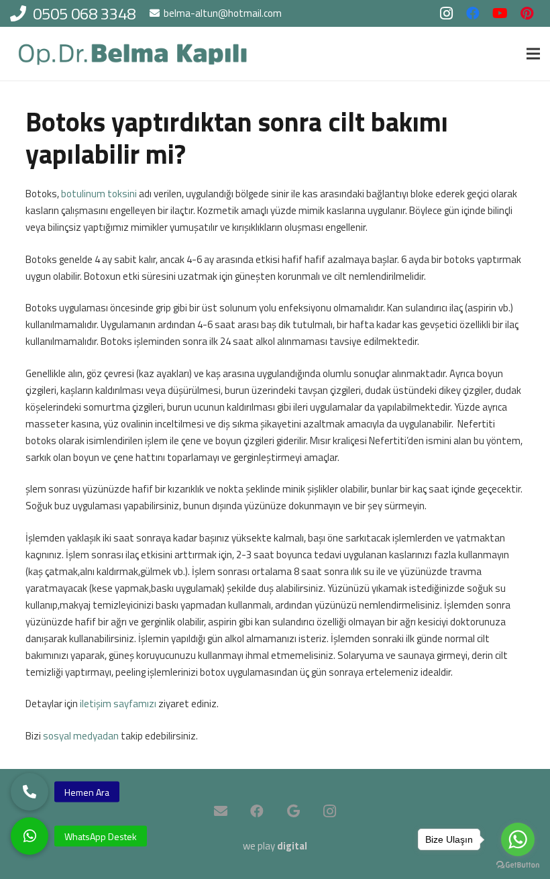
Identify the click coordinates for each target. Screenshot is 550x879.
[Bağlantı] (133, 54)
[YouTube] (499, 13)
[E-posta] (220, 811)
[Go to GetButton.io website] (517, 865)
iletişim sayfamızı (118, 703)
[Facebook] (472, 13)
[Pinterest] (526, 13)
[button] (29, 836)
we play (275, 846)
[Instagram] (446, 13)
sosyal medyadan (81, 735)
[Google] (293, 811)
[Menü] (533, 53)
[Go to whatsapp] (518, 839)
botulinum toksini (99, 193)
